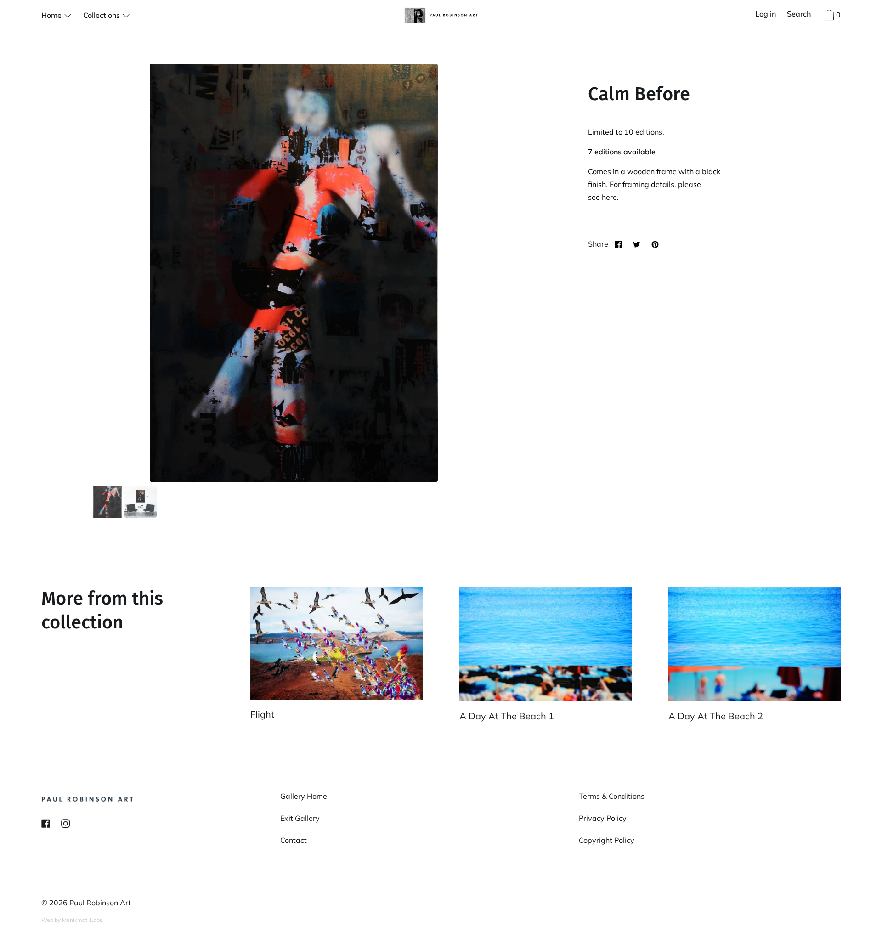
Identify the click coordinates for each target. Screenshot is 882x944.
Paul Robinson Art (100, 902)
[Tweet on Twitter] (636, 244)
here (609, 197)
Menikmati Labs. (83, 919)
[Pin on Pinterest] (655, 244)
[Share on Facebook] (618, 244)
